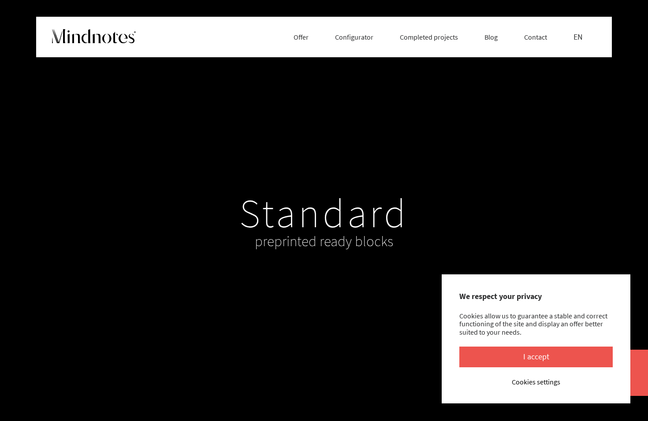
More (320, 285)
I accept (536, 356)
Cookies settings (536, 382)
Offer (301, 37)
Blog (491, 37)
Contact (535, 37)
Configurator (354, 37)
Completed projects (429, 37)
